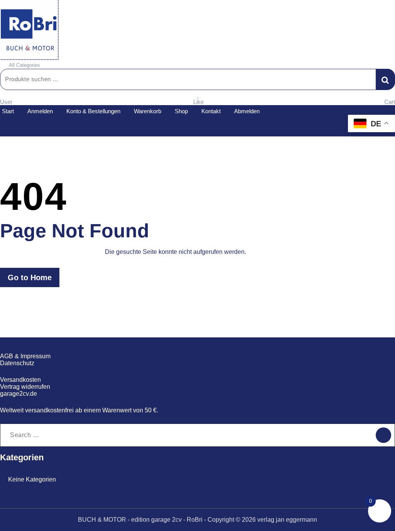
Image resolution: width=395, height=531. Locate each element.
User (6, 102)
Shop (181, 111)
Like (198, 102)
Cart (389, 102)
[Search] (383, 435)
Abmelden (247, 111)
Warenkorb (147, 111)
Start (8, 111)
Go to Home (30, 277)
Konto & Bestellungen (93, 111)
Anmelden (40, 111)
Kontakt (211, 111)
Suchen (385, 79)
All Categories (24, 65)
